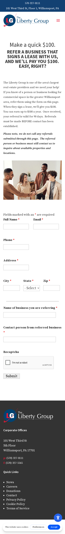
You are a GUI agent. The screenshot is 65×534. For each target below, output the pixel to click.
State (28, 281)
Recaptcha (11, 352)
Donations (13, 491)
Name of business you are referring (30, 308)
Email (38, 219)
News (10, 482)
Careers (11, 487)
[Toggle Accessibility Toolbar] (58, 517)
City (7, 281)
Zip (46, 281)
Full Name (11, 219)
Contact (11, 495)
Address (10, 260)
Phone (8, 240)
